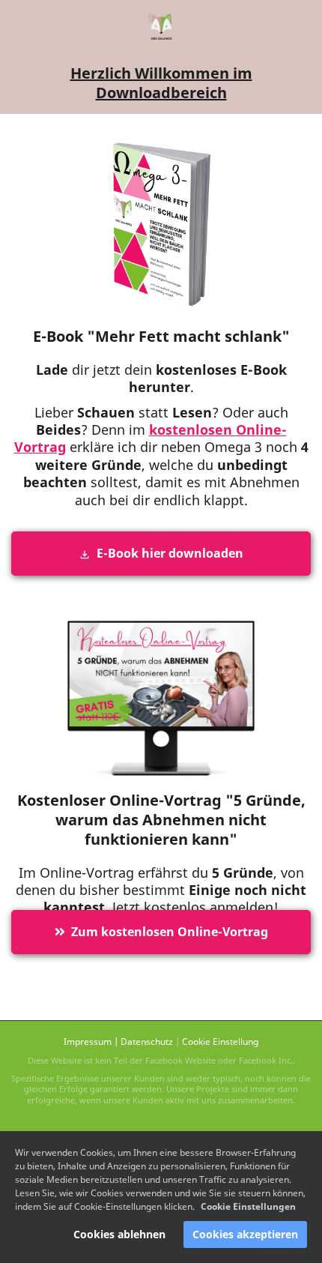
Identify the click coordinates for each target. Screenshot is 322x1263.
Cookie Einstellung (220, 1041)
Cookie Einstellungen (248, 1206)
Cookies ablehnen (119, 1234)
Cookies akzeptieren (245, 1234)
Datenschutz (147, 1041)
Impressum (88, 1041)
